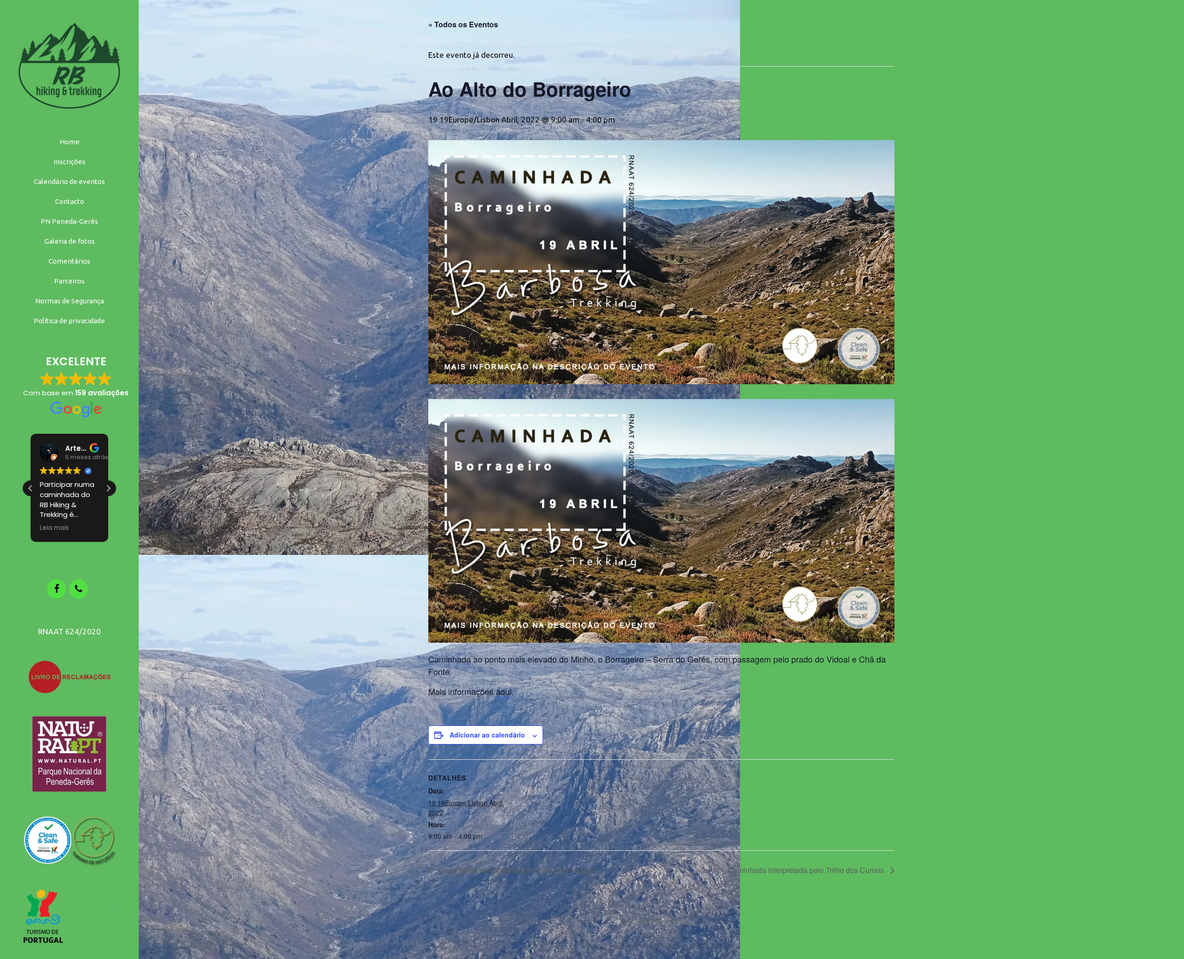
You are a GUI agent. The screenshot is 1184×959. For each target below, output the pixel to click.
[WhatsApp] (78, 589)
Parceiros (69, 281)
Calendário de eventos (69, 181)
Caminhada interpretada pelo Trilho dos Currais (807, 870)
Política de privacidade (69, 321)
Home (70, 142)
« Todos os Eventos (463, 24)
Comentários (69, 261)
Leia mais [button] (54, 528)
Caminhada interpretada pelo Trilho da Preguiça (517, 870)
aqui (504, 691)
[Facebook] (56, 589)
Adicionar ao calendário (487, 734)
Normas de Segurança (69, 301)
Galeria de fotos (69, 241)
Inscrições (70, 162)
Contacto (69, 201)
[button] (108, 488)
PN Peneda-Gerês (69, 221)
